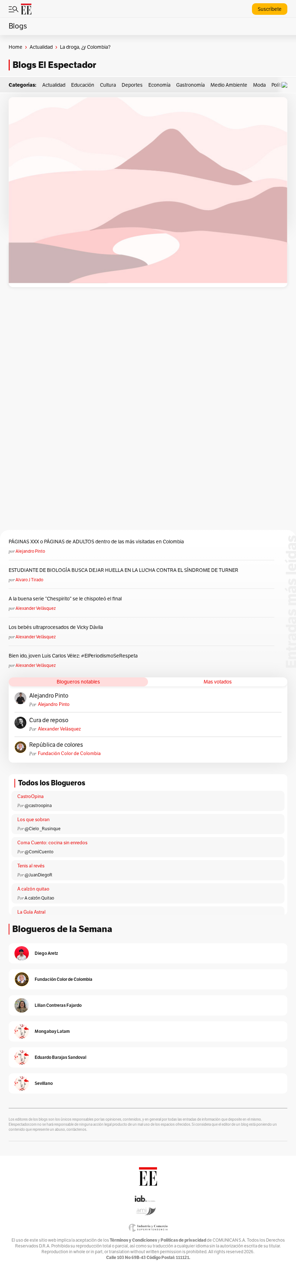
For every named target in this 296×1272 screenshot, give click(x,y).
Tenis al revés (30, 866)
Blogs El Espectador (54, 64)
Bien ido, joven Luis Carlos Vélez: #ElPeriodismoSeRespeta (73, 656)
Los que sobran (33, 820)
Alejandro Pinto (30, 551)
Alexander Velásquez (36, 608)
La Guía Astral (31, 912)
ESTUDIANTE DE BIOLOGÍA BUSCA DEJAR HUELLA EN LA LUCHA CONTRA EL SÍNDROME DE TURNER (123, 570)
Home (15, 47)
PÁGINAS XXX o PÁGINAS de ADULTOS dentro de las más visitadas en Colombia (96, 542)
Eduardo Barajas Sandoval (60, 1057)
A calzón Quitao (39, 898)
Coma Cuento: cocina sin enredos (52, 843)
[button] (286, 85)
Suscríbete (270, 9)
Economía (159, 85)
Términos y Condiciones (133, 1240)
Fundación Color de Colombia (69, 753)
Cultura (108, 85)
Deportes (132, 85)
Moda (259, 85)
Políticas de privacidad (183, 1240)
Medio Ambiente (228, 85)
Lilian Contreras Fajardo (58, 1005)
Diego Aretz (46, 953)
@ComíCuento (39, 851)
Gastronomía (190, 85)
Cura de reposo (48, 720)
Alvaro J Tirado (29, 579)
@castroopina (38, 805)
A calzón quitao (33, 889)
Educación (82, 85)
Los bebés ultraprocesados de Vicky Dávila (57, 627)
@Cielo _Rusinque (43, 828)
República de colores (56, 745)
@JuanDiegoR (38, 875)
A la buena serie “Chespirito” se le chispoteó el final (65, 599)
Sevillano (44, 1083)
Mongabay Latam (52, 1031)
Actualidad (41, 47)
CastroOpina (30, 796)
